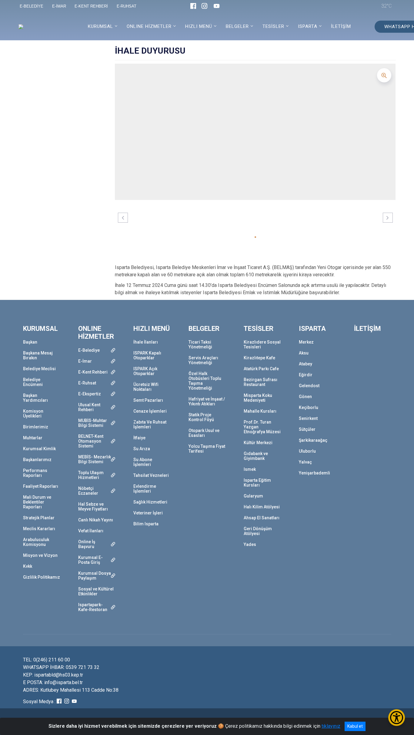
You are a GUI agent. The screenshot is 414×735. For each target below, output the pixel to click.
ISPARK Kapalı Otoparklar (147, 355)
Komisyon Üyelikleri (33, 413)
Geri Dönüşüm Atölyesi (258, 531)
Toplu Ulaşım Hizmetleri (91, 475)
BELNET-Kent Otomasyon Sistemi (90, 441)
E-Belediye (89, 350)
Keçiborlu (308, 407)
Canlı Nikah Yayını (95, 519)
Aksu (304, 353)
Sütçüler (307, 429)
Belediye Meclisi (39, 368)
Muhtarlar (32, 437)
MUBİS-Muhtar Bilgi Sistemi (92, 423)
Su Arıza (141, 448)
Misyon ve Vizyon (40, 555)
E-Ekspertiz (89, 393)
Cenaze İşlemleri (150, 411)
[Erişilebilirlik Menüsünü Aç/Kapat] (396, 717)
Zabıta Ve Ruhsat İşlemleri (149, 424)
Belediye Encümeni (33, 382)
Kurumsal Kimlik (39, 448)
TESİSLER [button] (273, 26)
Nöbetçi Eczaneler (88, 491)
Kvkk (27, 566)
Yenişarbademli (314, 473)
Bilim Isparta (146, 523)
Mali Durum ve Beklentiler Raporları (37, 502)
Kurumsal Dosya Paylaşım (94, 575)
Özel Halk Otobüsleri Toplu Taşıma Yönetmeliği (205, 381)
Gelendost (309, 385)
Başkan (30, 342)
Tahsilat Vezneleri (151, 475)
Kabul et (355, 726)
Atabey (305, 363)
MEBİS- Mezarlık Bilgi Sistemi (94, 459)
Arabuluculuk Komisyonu (36, 542)
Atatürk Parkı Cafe (261, 368)
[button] (255, 237)
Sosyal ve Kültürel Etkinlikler (96, 591)
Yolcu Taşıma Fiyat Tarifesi (207, 449)
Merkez (306, 342)
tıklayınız (331, 726)
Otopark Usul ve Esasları (204, 433)
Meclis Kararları (39, 528)
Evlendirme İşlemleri (144, 489)
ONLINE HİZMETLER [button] (149, 26)
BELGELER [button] (237, 26)
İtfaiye (139, 437)
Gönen (305, 396)
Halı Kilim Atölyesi (262, 506)
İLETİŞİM (341, 26)
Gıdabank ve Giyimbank (256, 456)
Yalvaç (305, 462)
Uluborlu (307, 451)
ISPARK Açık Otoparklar (145, 371)
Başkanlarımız (37, 459)
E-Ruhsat (87, 383)
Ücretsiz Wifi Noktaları (146, 387)
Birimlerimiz (35, 426)
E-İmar (85, 361)
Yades (250, 544)
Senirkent (308, 418)
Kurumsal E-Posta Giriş (90, 560)
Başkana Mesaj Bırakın (38, 355)
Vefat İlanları (90, 530)
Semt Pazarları (148, 400)
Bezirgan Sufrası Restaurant (260, 382)
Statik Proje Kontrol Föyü (201, 417)
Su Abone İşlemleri (142, 462)
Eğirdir (305, 374)
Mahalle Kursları (260, 411)
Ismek (250, 469)
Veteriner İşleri (148, 513)
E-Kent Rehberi (93, 372)
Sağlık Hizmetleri (150, 502)
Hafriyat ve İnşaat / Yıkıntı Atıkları (207, 401)
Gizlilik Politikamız (41, 577)
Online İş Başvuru (86, 544)
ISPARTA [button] (307, 26)
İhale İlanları (145, 342)
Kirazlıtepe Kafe (259, 357)
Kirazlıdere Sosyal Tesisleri (262, 344)
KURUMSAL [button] (100, 26)
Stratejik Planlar (39, 517)
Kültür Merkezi (258, 442)
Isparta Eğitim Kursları (257, 482)
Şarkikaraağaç (313, 440)
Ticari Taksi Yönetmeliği (200, 344)
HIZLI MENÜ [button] (198, 26)
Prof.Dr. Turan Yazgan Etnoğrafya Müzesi (262, 427)
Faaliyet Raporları (40, 486)
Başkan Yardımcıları (35, 398)
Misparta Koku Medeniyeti (258, 398)
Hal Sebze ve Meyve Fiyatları (93, 506)
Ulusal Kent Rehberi (89, 407)
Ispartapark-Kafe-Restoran (92, 607)
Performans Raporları (35, 473)
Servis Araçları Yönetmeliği (203, 360)
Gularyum (253, 496)
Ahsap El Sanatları (261, 517)
